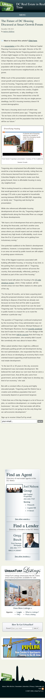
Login (19, 612)
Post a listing (31, 614)
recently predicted (35, 329)
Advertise (26, 686)
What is (32, 612)
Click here (32, 41)
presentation (10, 46)
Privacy (32, 686)
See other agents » (22, 519)
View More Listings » (22, 608)
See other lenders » (22, 556)
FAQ (18, 614)
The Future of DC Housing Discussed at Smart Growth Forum (22, 22)
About (4, 686)
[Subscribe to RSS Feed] (43, 688)
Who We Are (10, 686)
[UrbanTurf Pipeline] (22, 659)
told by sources (22, 335)
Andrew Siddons (8, 31)
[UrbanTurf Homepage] (13, 9)
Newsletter (18, 686)
